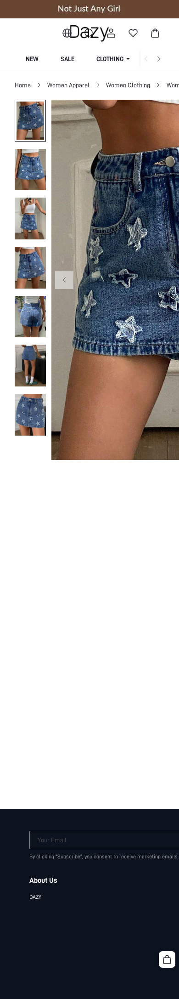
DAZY (35, 897)
